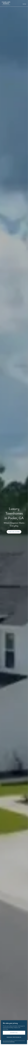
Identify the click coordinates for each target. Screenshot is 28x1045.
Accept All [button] (14, 1032)
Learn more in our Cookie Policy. (9, 1041)
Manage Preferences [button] (14, 1037)
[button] (14, 531)
